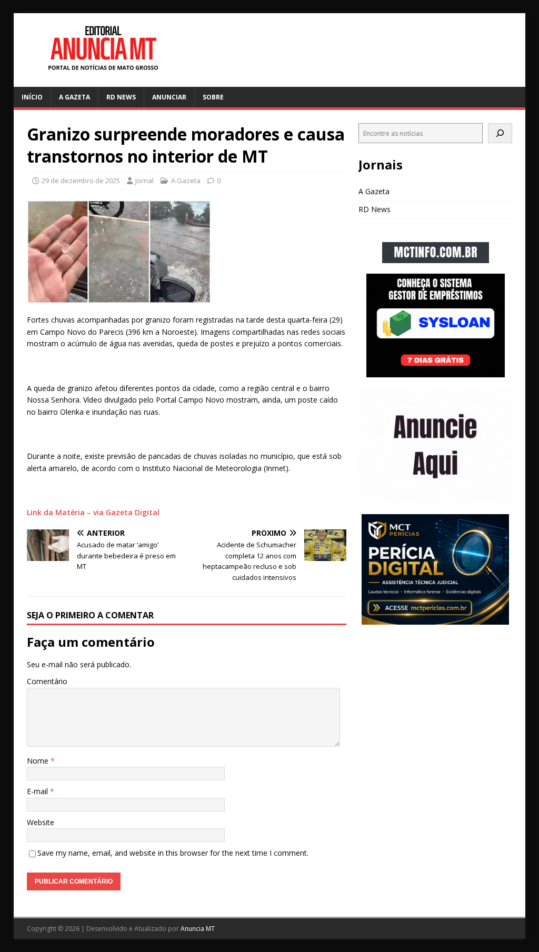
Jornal (144, 180)
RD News (121, 97)
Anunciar (169, 97)
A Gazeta (74, 97)
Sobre (213, 97)
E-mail (38, 791)
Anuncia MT (198, 928)
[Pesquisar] (500, 133)
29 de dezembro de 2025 (81, 180)
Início (32, 97)
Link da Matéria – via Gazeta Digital (93, 512)
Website (40, 822)
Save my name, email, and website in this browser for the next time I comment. (172, 853)
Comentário (47, 681)
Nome (39, 761)
